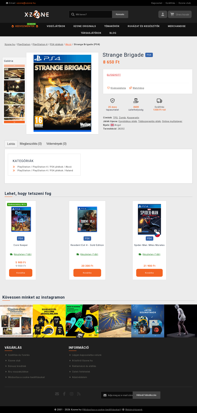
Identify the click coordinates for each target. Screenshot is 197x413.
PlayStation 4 (40, 167)
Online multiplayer (172, 121)
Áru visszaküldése (18, 371)
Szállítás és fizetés (19, 355)
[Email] (57, 394)
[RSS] (78, 394)
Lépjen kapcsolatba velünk (87, 355)
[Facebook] (64, 394)
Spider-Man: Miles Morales (149, 245)
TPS (115, 117)
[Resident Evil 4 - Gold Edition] (87, 219)
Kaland (69, 170)
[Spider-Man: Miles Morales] (149, 219)
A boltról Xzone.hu (82, 360)
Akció (69, 167)
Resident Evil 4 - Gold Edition (87, 245)
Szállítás (170, 3)
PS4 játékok (56, 167)
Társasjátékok (91, 33)
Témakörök (111, 26)
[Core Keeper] (20, 219)
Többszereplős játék (149, 121)
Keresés (120, 14)
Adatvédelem (79, 377)
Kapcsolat (156, 3)
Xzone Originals (84, 26)
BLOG (113, 33)
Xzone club (185, 3)
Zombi (122, 117)
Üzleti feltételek (81, 371)
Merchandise (177, 26)
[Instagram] (71, 394)
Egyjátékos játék (128, 121)
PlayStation (24, 167)
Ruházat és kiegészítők (144, 26)
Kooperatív (133, 117)
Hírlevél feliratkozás (146, 395)
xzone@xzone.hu (22, 3)
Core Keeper (21, 245)
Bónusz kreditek (17, 366)
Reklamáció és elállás (84, 366)
